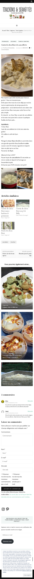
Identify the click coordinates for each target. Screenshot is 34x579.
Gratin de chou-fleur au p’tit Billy (22, 211)
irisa (6, 401)
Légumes (13, 41)
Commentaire (5, 432)
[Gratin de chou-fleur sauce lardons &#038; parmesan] (8, 203)
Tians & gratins (23, 41)
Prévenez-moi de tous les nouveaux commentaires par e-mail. (6, 479)
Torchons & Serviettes (9, 48)
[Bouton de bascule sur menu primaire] (17, 25)
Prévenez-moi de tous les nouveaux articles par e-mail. (17, 479)
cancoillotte (5, 242)
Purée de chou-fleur (7, 231)
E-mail (3, 458)
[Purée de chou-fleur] (8, 225)
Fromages (5, 41)
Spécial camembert (15, 355)
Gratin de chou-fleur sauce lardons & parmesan (7, 212)
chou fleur (13, 242)
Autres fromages (7, 379)
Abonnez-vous (7, 541)
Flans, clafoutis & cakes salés (17, 353)
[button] (9, 178)
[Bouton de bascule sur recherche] (31, 1)
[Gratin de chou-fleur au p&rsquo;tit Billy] (22, 203)
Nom (3, 449)
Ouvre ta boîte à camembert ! (10, 357)
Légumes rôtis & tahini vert (9, 307)
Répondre (30, 401)
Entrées (4, 353)
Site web (4, 466)
